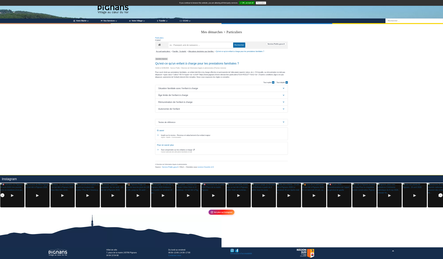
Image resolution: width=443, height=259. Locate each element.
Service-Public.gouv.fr (276, 44)
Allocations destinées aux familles (201, 51)
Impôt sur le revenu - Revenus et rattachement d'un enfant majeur (185, 135)
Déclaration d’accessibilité (241, 253)
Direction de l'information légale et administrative (172, 164)
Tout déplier (281, 82)
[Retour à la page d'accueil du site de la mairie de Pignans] (113, 7)
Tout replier (267, 82)
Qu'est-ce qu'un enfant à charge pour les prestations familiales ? (240, 51)
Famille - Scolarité (179, 51)
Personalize (261, 3)
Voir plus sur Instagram (223, 212)
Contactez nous (174, 255)
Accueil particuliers (163, 51)
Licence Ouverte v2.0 (206, 167)
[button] (221, 88)
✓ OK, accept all (246, 3)
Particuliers (159, 38)
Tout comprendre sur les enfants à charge (177, 150)
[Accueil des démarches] (159, 44)
